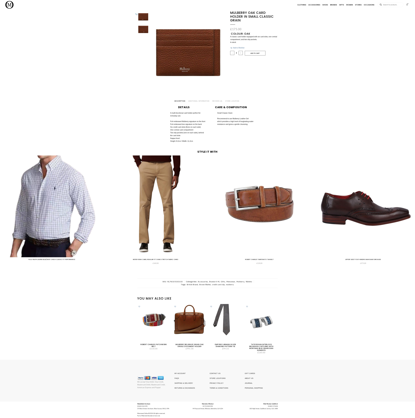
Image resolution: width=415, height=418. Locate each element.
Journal (249, 383)
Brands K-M (214, 282)
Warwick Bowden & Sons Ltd (151, 416)
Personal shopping (254, 388)
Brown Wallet (205, 284)
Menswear (230, 282)
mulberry (230, 284)
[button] (301, 5)
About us (249, 378)
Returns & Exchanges (185, 388)
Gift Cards (250, 373)
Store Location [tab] (232, 101)
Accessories (203, 282)
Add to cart (255, 53)
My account (180, 373)
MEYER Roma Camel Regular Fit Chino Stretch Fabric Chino (155, 259)
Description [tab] (179, 101)
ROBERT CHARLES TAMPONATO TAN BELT (259, 259)
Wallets (249, 282)
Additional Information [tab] (198, 101)
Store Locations (218, 378)
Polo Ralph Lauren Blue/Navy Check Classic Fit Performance (52, 259)
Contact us (215, 373)
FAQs (177, 378)
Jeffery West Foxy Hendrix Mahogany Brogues (363, 259)
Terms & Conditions (219, 388)
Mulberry (240, 282)
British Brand (192, 284)
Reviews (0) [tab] (217, 101)
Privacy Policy (216, 383)
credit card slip (218, 284)
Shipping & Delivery (184, 383)
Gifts (223, 282)
